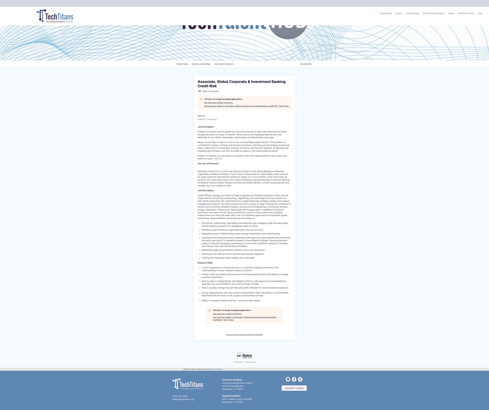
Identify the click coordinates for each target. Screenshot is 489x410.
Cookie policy (251, 362)
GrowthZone (216, 369)
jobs (182, 64)
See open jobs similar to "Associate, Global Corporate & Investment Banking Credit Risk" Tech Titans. (246, 106)
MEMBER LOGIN (466, 13)
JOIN (480, 13)
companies (201, 64)
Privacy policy (239, 362)
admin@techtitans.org (183, 399)
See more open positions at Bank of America (244, 334)
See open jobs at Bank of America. (218, 103)
